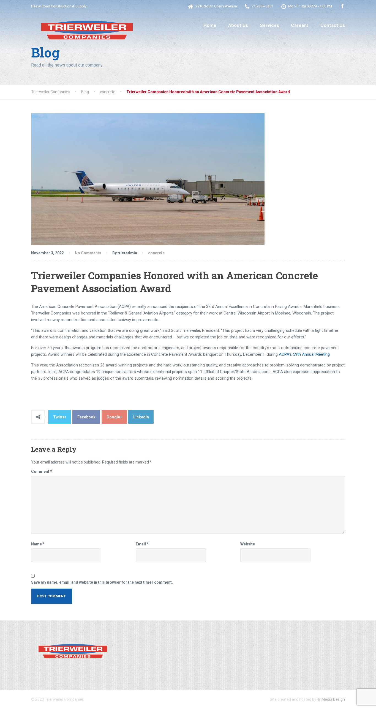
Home (209, 25)
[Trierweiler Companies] (86, 27)
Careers (300, 25)
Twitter (59, 417)
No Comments (88, 253)
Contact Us (332, 25)
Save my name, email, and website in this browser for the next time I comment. (102, 582)
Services (269, 25)
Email (142, 544)
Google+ (114, 417)
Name (38, 544)
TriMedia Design (331, 699)
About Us (238, 25)
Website (247, 544)
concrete (156, 253)
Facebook (86, 417)
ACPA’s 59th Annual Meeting (304, 354)
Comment (41, 471)
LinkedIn (141, 417)
